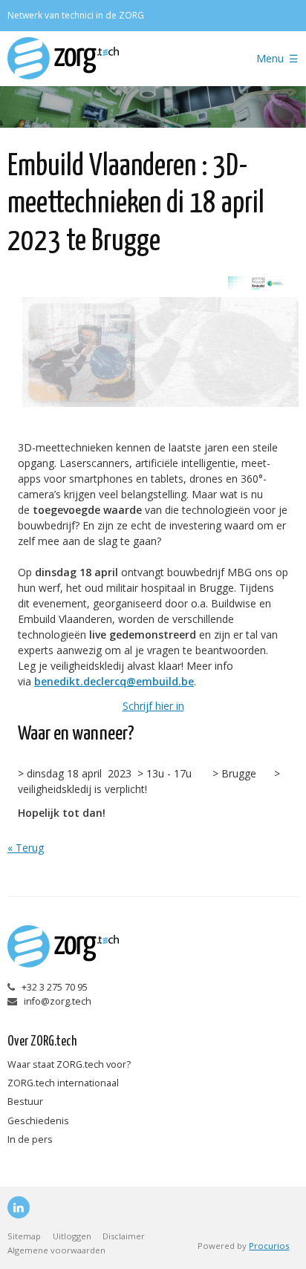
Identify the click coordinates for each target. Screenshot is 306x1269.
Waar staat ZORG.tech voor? (69, 1064)
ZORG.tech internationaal (63, 1083)
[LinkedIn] (18, 1207)
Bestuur (25, 1101)
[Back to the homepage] (112, 58)
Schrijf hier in (153, 706)
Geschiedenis (38, 1121)
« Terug (25, 848)
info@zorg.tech (57, 1001)
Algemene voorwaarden (56, 1250)
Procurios (269, 1245)
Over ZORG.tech (41, 1041)
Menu (270, 58)
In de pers (30, 1139)
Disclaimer (123, 1236)
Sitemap (24, 1236)
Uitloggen (72, 1236)
